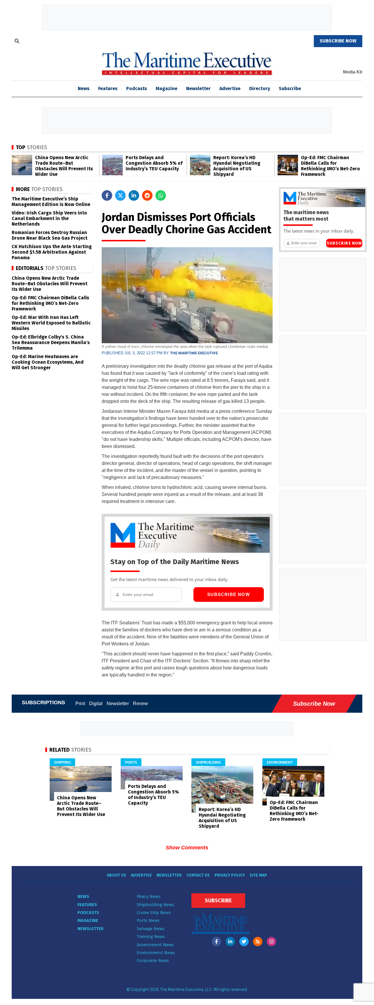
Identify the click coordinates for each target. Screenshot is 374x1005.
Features (107, 88)
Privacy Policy (229, 875)
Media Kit (352, 71)
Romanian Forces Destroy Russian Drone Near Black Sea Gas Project (49, 235)
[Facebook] (216, 941)
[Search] (17, 42)
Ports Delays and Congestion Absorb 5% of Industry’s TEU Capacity (154, 163)
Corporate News (153, 960)
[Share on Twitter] (120, 195)
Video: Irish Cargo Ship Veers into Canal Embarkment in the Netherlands (49, 218)
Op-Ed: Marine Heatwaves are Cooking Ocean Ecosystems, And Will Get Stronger (48, 362)
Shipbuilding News (155, 904)
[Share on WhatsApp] (160, 195)
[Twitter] (244, 941)
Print (80, 703)
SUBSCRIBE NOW (338, 41)
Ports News (148, 920)
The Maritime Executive (194, 353)
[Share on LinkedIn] (134, 195)
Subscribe (290, 88)
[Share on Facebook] (107, 195)
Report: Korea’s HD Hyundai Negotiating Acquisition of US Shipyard (236, 166)
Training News (151, 936)
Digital (96, 703)
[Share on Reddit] (147, 195)
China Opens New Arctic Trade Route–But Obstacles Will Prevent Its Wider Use (64, 166)
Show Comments (187, 848)
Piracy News (148, 896)
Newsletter (198, 88)
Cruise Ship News (154, 912)
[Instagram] (271, 941)
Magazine (166, 88)
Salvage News (151, 928)
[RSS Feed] (257, 941)
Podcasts (136, 88)
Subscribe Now (228, 594)
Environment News (156, 952)
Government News (155, 944)
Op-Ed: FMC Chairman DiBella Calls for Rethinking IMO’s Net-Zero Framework (330, 166)
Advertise (229, 88)
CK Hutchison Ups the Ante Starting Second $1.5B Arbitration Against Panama (52, 252)
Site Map (258, 875)
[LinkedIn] (230, 941)
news (83, 88)
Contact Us (198, 875)
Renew (140, 703)
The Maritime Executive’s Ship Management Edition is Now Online (51, 201)
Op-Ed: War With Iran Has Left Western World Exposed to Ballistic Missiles (51, 323)
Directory (259, 88)
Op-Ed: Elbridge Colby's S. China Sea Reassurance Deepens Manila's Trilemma (51, 342)
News (83, 896)
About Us (116, 875)
